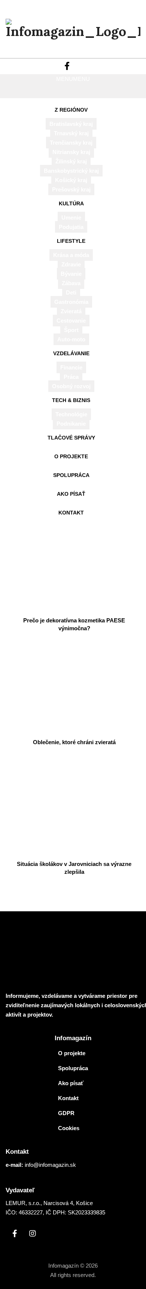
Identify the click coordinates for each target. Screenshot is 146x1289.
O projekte (71, 456)
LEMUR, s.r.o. (23, 1203)
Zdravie (71, 264)
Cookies (68, 1128)
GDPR (66, 1113)
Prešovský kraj (71, 189)
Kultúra (71, 203)
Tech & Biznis (71, 400)
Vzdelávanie (71, 353)
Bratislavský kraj (71, 124)
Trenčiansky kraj (71, 142)
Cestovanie (71, 320)
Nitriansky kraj (71, 152)
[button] (73, 79)
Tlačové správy (71, 438)
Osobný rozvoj (71, 386)
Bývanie (71, 274)
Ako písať (71, 494)
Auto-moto (71, 339)
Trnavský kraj (71, 133)
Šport (71, 330)
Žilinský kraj (71, 161)
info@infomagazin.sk (50, 1165)
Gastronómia (71, 302)
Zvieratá (71, 311)
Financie (71, 367)
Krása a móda (71, 255)
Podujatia (71, 227)
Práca (71, 377)
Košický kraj (71, 180)
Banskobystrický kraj (71, 170)
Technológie (71, 414)
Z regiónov (71, 110)
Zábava (71, 283)
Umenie (71, 217)
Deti (71, 292)
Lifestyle (71, 241)
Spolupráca (71, 475)
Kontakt (71, 513)
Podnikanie (71, 423)
